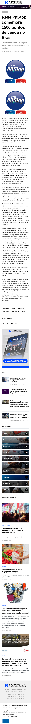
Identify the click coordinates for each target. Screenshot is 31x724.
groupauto (6, 311)
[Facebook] (4, 323)
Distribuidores (20, 159)
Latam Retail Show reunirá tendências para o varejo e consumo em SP (12, 530)
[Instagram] (8, 323)
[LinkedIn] (16, 323)
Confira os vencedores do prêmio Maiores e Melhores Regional (18, 391)
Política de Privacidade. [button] (10, 716)
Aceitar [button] (6, 721)
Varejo (8, 525)
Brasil (13, 308)
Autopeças (6, 308)
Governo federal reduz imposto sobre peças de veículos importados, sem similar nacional (15, 611)
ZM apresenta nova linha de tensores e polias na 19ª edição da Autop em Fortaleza (19, 416)
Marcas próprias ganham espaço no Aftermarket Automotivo (18, 380)
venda (23, 311)
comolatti (21, 308)
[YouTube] (12, 323)
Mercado (5, 12)
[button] (3, 2)
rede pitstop (15, 311)
